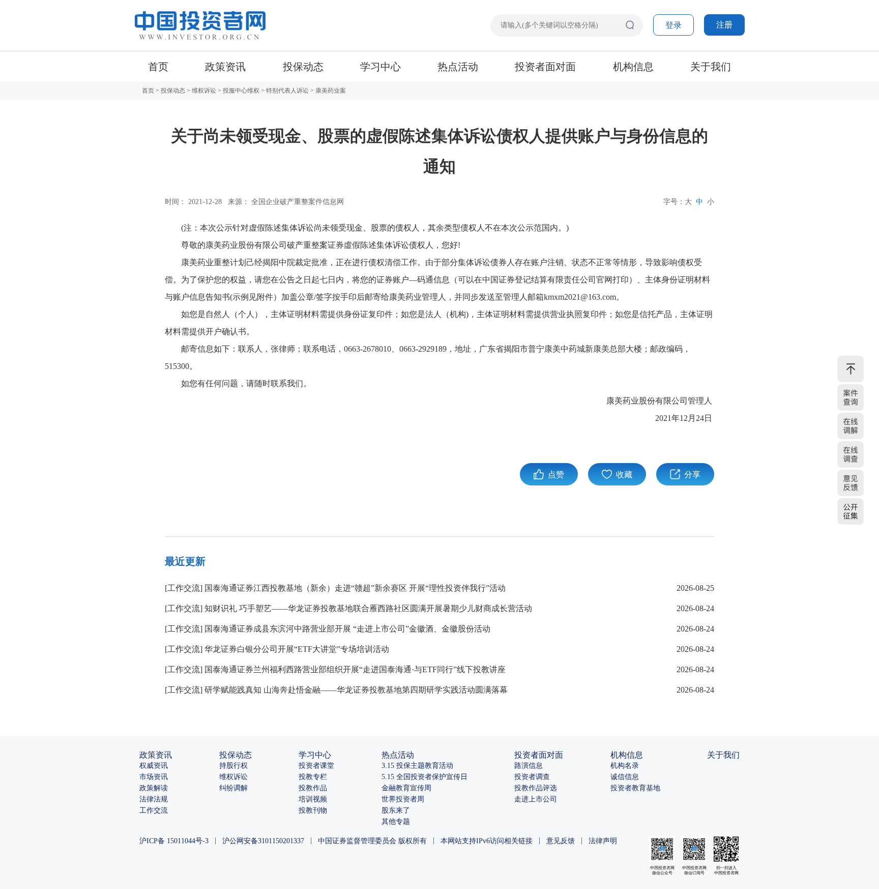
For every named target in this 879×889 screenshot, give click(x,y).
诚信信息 (624, 777)
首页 (158, 66)
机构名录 (624, 765)
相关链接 (518, 841)
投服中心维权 (241, 90)
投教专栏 (313, 777)
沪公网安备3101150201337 (263, 841)
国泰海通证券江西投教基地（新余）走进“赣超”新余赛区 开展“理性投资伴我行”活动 (355, 588)
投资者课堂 (316, 765)
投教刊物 (313, 810)
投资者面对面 (545, 66)
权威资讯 (153, 765)
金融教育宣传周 (406, 788)
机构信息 (633, 66)
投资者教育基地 (635, 788)
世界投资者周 (403, 799)
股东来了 (396, 810)
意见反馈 (560, 841)
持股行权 (233, 765)
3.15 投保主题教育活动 (417, 765)
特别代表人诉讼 (287, 90)
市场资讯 (153, 777)
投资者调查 (532, 777)
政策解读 (153, 788)
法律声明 (603, 841)
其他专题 (396, 821)
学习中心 (380, 66)
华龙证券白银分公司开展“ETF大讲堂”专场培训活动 (296, 649)
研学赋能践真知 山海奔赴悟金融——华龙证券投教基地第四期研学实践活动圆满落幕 (356, 689)
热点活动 (457, 66)
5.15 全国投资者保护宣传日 (424, 777)
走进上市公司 (535, 799)
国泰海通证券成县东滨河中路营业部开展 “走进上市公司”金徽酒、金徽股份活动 (347, 628)
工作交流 (183, 588)
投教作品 (313, 788)
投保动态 (303, 66)
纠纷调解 (233, 788)
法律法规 (153, 799)
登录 (673, 25)
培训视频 (313, 799)
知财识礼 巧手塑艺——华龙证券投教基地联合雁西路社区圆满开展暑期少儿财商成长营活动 (368, 608)
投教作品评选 (535, 788)
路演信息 (528, 765)
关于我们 (710, 66)
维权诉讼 (204, 90)
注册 (724, 24)
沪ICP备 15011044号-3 (174, 841)
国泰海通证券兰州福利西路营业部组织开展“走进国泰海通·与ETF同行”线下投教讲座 (355, 669)
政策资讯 (225, 66)
